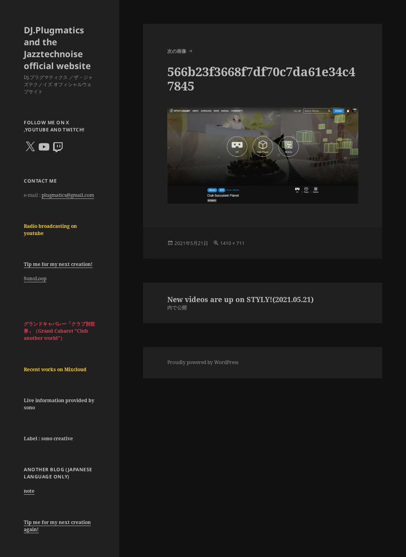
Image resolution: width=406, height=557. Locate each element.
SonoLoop (35, 278)
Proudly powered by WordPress (202, 362)
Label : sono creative (48, 438)
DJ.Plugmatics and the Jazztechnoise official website (57, 47)
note (29, 491)
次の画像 (176, 51)
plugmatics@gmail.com (68, 195)
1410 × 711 (232, 243)
